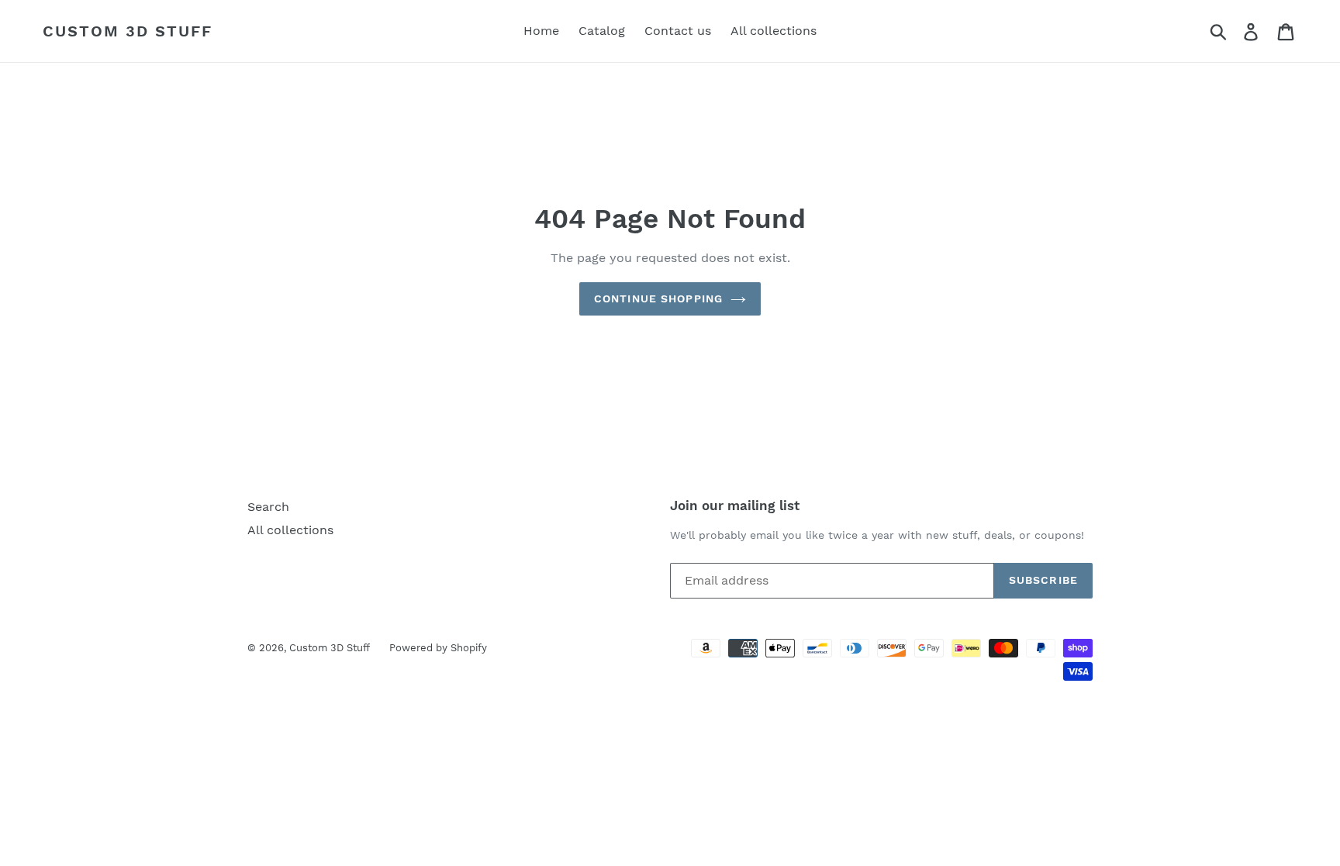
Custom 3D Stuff (127, 31)
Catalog (601, 30)
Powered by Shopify (438, 648)
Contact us (677, 30)
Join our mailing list (735, 505)
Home (541, 30)
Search (268, 506)
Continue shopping (658, 298)
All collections (773, 30)
